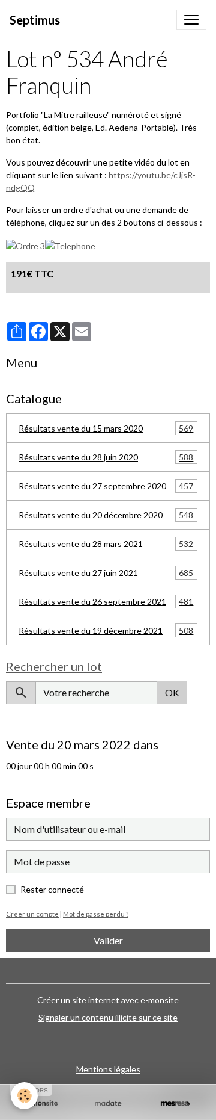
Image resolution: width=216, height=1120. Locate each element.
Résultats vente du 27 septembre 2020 (106, 486)
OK (172, 692)
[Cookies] (24, 1095)
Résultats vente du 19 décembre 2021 (106, 630)
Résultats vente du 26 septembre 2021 (106, 601)
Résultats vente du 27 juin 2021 (106, 573)
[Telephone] (70, 245)
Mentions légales (108, 1069)
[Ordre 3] (25, 245)
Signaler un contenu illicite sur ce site (108, 1017)
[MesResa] (175, 1103)
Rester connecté (52, 889)
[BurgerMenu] (191, 20)
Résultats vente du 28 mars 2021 (106, 544)
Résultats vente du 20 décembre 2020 (106, 515)
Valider (108, 940)
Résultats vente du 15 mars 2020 (106, 428)
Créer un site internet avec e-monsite (108, 1000)
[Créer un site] (41, 1103)
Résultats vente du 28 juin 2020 (106, 457)
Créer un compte (32, 914)
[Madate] (108, 1103)
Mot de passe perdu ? (95, 914)
